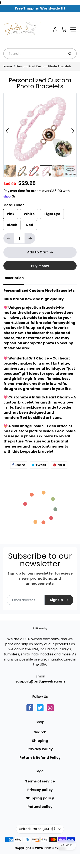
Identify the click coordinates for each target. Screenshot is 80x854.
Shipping (40, 740)
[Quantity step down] (8, 238)
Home (7, 66)
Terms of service (40, 781)
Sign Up (56, 599)
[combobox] (33, 53)
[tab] (16, 279)
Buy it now (40, 266)
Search (40, 732)
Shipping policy (40, 798)
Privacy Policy (40, 749)
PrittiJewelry (40, 628)
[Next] (72, 130)
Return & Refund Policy (40, 757)
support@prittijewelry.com (40, 681)
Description (13, 277)
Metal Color (13, 205)
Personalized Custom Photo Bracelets (43, 66)
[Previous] (7, 130)
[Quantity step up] (30, 238)
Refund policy (40, 806)
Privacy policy (40, 789)
